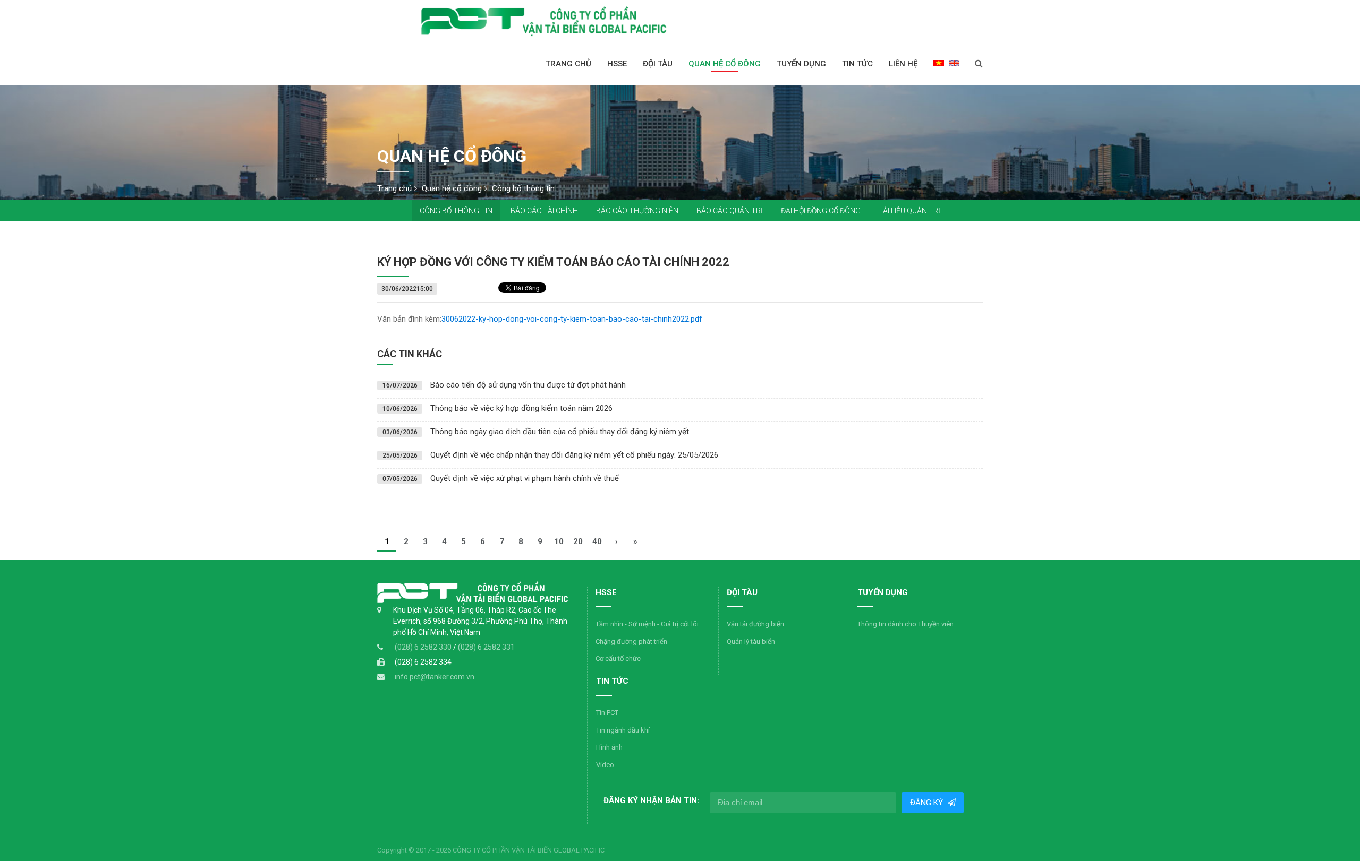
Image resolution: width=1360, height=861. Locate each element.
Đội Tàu (658, 63)
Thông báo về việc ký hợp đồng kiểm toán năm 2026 (521, 408)
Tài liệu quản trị (909, 210)
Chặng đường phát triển (631, 641)
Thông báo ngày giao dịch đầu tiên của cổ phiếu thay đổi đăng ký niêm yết (559, 431)
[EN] (954, 62)
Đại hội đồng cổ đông (821, 210)
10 (559, 541)
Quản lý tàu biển (751, 641)
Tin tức (857, 63)
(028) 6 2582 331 (486, 647)
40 (597, 541)
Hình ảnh (609, 747)
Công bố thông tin (456, 210)
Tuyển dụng (801, 63)
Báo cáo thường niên (637, 210)
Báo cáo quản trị (729, 210)
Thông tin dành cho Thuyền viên (905, 624)
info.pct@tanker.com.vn (434, 677)
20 (578, 541)
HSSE (617, 63)
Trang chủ (568, 63)
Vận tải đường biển (755, 624)
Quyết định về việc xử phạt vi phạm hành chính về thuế (524, 478)
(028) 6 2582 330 (424, 647)
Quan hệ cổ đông (724, 63)
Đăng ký (927, 802)
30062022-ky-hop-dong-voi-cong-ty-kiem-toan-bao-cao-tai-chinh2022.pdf (571, 319)
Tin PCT (607, 713)
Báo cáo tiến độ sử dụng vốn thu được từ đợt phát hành (528, 385)
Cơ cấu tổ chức (618, 658)
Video (605, 765)
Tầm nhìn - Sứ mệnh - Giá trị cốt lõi (647, 624)
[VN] (938, 62)
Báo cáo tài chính (544, 210)
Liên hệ (903, 63)
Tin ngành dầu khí (623, 730)
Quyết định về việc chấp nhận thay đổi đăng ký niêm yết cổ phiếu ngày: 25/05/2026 (574, 455)
